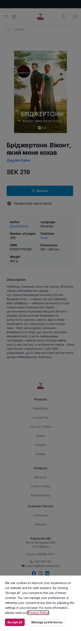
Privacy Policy (38, 612)
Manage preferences (47, 622)
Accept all (14, 622)
